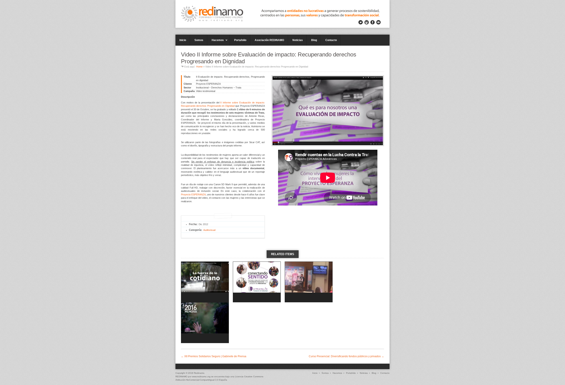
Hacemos (215, 42)
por (183, 376)
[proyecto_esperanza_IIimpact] (327, 110)
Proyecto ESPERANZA (193, 194)
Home (199, 66)
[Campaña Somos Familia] (257, 283)
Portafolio (240, 40)
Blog (314, 40)
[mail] (378, 22)
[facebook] (372, 22)
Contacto (331, 40)
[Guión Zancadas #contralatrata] (309, 283)
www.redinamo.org (201, 376)
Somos (198, 40)
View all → (282, 261)
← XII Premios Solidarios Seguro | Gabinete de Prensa (213, 356)
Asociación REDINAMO (269, 40)
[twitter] (360, 22)
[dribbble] (366, 22)
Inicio (182, 40)
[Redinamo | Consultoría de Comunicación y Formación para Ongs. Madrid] (282, 14)
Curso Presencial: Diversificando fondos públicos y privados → (346, 356)
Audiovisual (209, 230)
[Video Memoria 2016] (205, 323)
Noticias (297, 40)
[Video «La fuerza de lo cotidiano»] (205, 283)
